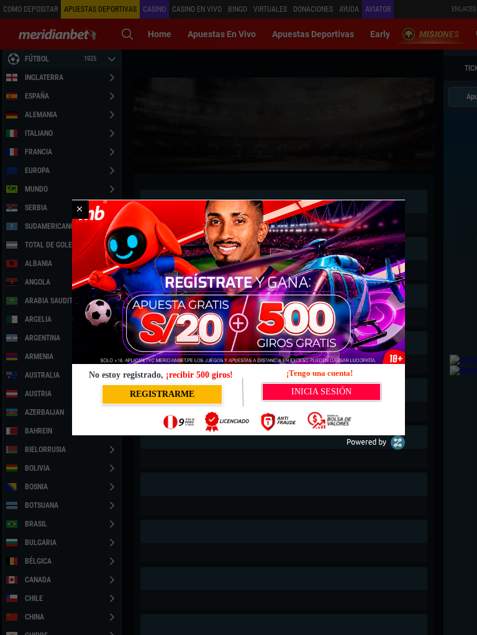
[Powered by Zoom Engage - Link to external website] (376, 446)
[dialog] (238, 317)
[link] (79, 209)
